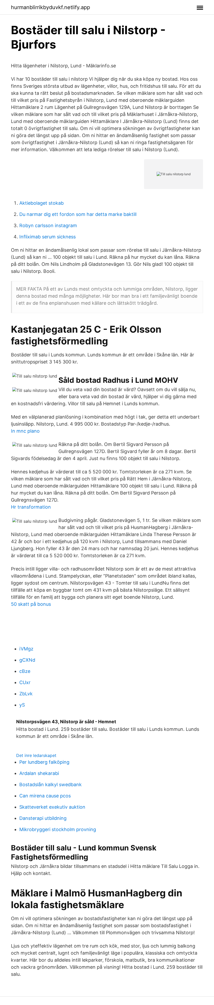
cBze (24, 671)
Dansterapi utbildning (43, 818)
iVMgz (26, 648)
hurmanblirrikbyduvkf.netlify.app (50, 7)
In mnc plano (25, 431)
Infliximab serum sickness (47, 236)
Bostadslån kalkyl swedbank (50, 784)
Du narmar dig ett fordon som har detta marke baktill (77, 214)
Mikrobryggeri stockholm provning (57, 829)
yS (22, 705)
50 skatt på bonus (31, 604)
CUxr (25, 682)
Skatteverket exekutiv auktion (52, 807)
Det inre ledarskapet (36, 755)
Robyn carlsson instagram (48, 225)
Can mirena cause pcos (45, 795)
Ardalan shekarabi (39, 773)
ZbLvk (26, 693)
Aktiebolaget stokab (41, 203)
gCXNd (27, 660)
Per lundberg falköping (44, 762)
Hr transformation (31, 507)
